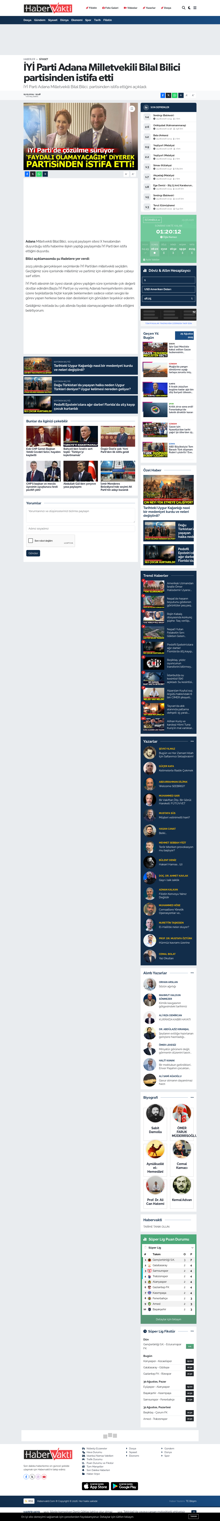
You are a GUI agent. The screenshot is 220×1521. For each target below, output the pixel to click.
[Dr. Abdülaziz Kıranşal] (149, 1032)
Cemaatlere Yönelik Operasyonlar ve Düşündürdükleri (171, 911)
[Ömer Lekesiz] (149, 1048)
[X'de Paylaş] (168, 95)
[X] (32, 1476)
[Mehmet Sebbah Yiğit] (149, 846)
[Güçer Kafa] (149, 768)
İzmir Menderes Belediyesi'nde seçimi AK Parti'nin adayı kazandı (116, 486)
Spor (88, 20)
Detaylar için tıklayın (168, 1319)
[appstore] (95, 1486)
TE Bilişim (191, 1501)
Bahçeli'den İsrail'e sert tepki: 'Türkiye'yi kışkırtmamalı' (77, 452)
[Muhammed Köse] (149, 909)
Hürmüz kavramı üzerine (174, 942)
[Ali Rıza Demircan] (149, 1017)
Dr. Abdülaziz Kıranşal (174, 1029)
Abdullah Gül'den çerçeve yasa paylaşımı (79, 485)
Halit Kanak (167, 1060)
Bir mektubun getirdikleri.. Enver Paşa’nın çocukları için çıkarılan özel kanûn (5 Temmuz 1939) (175, 1066)
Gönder (33, 553)
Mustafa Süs (167, 813)
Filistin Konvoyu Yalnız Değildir (173, 895)
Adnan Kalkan (168, 889)
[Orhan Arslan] (149, 984)
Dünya (64, 20)
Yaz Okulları (166, 958)
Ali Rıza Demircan (170, 1015)
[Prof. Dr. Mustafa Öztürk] (149, 940)
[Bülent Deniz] (149, 862)
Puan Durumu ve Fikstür (100, 1463)
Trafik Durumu (94, 1459)
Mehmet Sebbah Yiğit (172, 842)
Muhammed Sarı (169, 795)
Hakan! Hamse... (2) (170, 864)
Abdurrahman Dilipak (173, 781)
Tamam (193, 1516)
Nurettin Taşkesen (171, 922)
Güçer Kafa (166, 766)
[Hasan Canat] (149, 830)
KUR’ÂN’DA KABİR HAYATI (175, 1019)
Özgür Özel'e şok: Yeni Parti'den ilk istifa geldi (115, 450)
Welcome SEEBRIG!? (172, 786)
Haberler (29, 59)
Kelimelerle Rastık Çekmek (176, 770)
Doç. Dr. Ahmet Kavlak (173, 875)
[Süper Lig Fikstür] (192, 1331)
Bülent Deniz (167, 860)
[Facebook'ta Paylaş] (163, 95)
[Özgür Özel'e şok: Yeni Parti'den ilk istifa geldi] (118, 436)
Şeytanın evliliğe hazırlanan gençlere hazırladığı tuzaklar (176, 1035)
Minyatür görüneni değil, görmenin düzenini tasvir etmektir (174, 1051)
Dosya (167, 7)
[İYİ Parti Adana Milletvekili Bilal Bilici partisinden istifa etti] (81, 136)
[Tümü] (192, 741)
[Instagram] (38, 1476)
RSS (30, 1501)
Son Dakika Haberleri (98, 1470)
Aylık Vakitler (152, 259)
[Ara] (183, 8)
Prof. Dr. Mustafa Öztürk (175, 938)
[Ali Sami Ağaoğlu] (149, 1079)
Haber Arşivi (93, 1473)
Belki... (163, 833)
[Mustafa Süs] (149, 815)
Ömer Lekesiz (167, 1044)
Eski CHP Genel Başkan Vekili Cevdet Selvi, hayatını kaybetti (43, 452)
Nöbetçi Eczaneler (97, 1448)
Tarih (97, 20)
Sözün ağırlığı (167, 986)
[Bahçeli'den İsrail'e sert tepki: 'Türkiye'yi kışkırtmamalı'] (80, 436)
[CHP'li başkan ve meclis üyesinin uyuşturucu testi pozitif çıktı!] (43, 471)
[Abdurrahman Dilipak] (149, 783)
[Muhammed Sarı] (149, 799)
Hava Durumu (94, 1452)
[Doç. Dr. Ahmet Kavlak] (149, 877)
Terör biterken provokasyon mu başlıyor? (176, 848)
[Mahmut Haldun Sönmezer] (149, 999)
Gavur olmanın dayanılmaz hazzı (175, 1082)
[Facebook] (26, 1476)
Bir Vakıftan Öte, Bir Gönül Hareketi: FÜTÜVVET (175, 801)
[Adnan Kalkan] (149, 893)
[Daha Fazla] (181, 95)
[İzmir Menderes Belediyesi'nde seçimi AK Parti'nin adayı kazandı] (118, 471)
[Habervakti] (48, 8)
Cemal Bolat (167, 954)
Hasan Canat (167, 828)
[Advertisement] (84, 202)
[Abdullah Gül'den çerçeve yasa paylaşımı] (80, 471)
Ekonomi (76, 20)
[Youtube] (44, 1476)
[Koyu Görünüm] (189, 8)
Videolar (132, 7)
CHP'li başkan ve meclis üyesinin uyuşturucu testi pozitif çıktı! (42, 486)
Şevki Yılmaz (167, 748)
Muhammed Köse (169, 905)
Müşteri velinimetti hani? (174, 817)
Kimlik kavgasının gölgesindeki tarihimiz (173, 1004)
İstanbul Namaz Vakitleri (100, 1455)
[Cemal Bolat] (149, 955)
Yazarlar (151, 7)
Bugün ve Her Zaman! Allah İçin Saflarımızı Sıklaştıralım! (176, 754)
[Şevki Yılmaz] (149, 752)
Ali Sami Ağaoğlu (170, 1076)
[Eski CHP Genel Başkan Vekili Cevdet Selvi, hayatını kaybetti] (43, 436)
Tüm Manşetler (95, 1466)
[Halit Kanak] (149, 1064)
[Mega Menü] (194, 8)
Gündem (39, 20)
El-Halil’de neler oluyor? (174, 927)
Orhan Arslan (168, 982)
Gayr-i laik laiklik (169, 880)
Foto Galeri (111, 7)
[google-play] (124, 1486)
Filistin (93, 7)
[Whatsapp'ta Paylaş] (174, 95)
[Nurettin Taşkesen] (149, 924)
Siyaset (52, 20)
